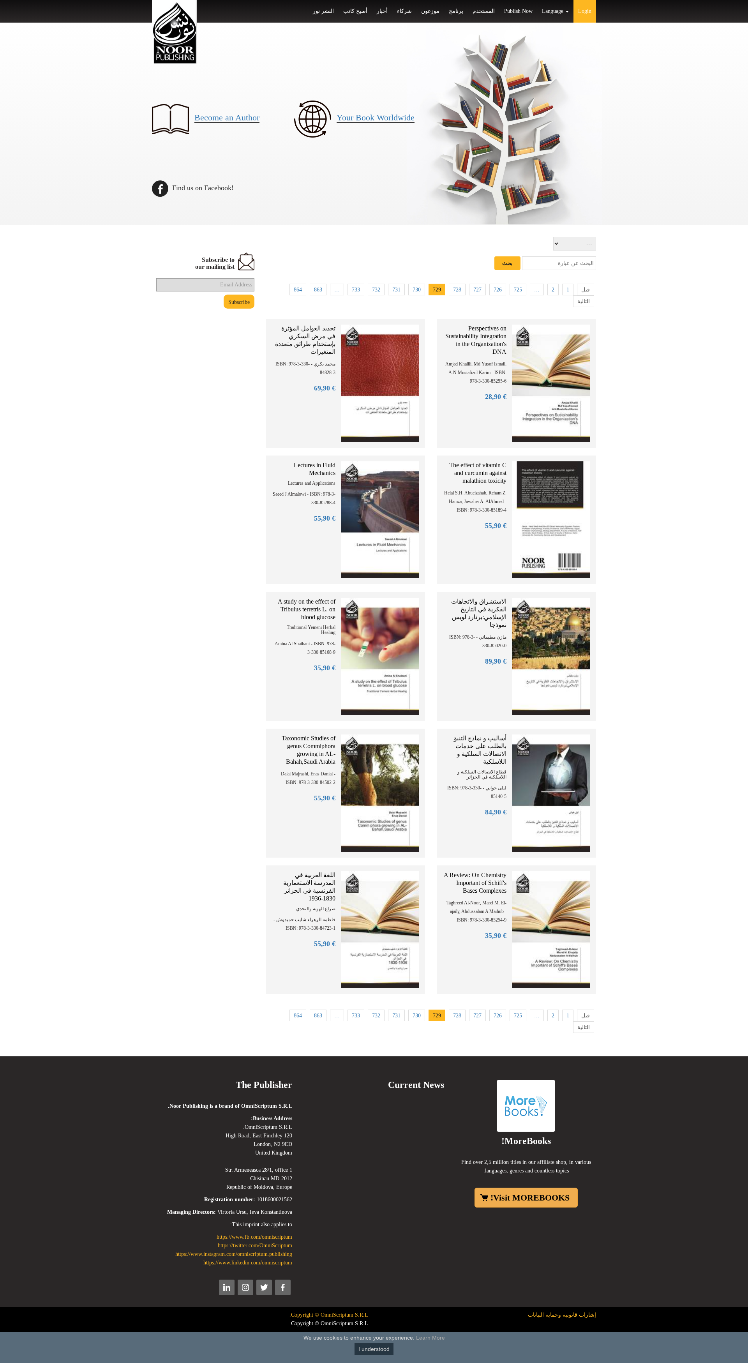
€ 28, (495, 397)
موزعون (430, 11)
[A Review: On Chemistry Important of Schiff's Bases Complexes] (551, 929)
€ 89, (495, 661)
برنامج (456, 11)
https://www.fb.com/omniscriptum (254, 1237)
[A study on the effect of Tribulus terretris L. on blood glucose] (380, 656)
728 (457, 290)
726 (498, 290)
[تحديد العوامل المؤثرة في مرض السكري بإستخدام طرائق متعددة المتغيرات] (380, 383)
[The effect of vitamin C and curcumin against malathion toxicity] (551, 519)
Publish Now (518, 11)
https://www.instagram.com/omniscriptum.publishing (233, 1254)
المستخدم (484, 11)
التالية (583, 301)
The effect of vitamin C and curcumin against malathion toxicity (477, 473)
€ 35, (324, 668)
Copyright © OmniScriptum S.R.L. (328, 1315)
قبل (585, 290)
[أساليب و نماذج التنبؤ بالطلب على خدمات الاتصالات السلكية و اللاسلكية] (551, 792)
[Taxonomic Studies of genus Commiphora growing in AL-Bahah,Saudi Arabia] (380, 792)
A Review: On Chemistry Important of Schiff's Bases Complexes (475, 883)
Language (553, 11)
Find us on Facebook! (202, 188)
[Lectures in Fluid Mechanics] (380, 519)
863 (318, 290)
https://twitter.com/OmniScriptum (255, 1245)
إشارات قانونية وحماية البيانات (562, 1315)
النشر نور (323, 11)
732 (376, 290)
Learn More (430, 1338)
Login (584, 11)
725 (518, 290)
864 (298, 290)
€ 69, (324, 388)
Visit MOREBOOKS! (530, 1197)
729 (437, 290)
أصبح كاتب (355, 11)
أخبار (382, 11)
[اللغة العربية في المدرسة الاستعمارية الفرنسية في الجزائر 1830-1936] (380, 929)
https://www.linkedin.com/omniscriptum (247, 1263)
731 (396, 290)
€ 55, (324, 518)
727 (477, 290)
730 (417, 290)
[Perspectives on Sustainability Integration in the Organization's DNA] (551, 383)
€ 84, (495, 812)
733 (356, 290)
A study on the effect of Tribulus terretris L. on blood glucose (306, 609)
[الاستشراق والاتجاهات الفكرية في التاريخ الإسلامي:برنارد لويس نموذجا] (551, 656)
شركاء (404, 11)
